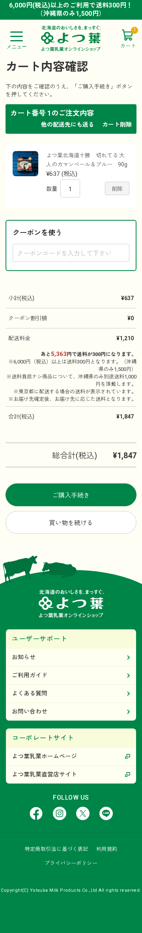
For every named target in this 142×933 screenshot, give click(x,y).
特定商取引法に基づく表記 (56, 849)
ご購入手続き (71, 495)
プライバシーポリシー (71, 863)
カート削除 (117, 124)
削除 (117, 189)
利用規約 (107, 849)
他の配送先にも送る (67, 124)
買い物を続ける (71, 523)
